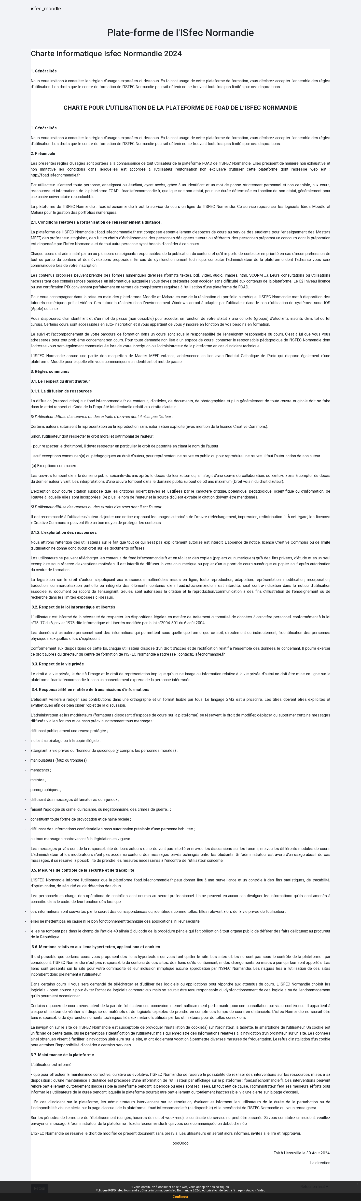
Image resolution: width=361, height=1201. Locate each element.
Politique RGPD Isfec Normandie (118, 1190)
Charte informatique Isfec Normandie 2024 (170, 1190)
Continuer (180, 1197)
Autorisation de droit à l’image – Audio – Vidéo (233, 1190)
